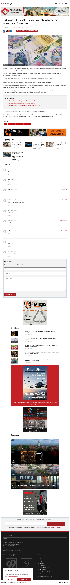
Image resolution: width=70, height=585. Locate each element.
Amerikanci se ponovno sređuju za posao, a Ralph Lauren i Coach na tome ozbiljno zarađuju (42, 352)
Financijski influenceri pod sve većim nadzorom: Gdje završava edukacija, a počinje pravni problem (17, 155)
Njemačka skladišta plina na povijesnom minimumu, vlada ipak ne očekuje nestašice (39, 145)
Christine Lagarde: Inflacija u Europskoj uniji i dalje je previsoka (24, 105)
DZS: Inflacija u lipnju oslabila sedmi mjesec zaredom (21, 103)
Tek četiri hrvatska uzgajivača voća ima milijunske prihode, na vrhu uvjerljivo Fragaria (41, 346)
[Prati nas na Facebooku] (57, 582)
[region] (18, 575)
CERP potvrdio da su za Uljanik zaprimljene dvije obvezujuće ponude (40, 339)
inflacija (28, 124)
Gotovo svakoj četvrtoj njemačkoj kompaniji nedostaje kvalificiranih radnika (60, 145)
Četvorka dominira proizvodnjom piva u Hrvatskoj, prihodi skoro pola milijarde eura (41, 332)
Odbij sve (10, 579)
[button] (4, 31)
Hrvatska (20, 124)
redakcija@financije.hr (13, 544)
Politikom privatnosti (13, 576)
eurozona (11, 124)
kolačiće (10, 573)
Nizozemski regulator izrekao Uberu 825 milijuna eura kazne (17, 144)
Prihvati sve (24, 579)
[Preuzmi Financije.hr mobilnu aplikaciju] (56, 3)
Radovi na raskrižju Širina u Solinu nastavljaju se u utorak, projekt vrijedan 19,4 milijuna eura (42, 359)
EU (10, 26)
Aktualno (6, 26)
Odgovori (9, 174)
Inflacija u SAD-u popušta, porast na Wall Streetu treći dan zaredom (25, 101)
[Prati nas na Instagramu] (60, 582)
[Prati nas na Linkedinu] (62, 582)
